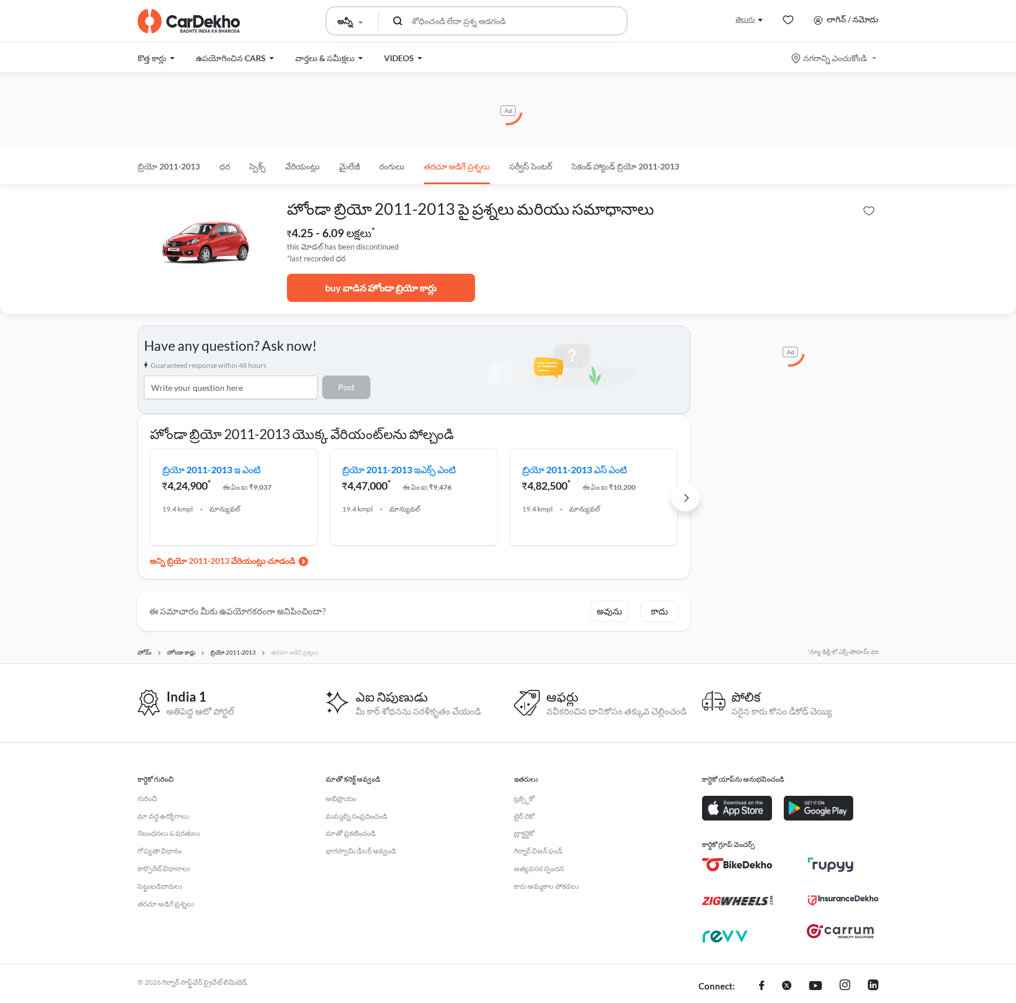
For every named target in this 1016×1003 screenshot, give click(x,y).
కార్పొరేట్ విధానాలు (164, 868)
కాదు (659, 611)
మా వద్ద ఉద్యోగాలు (163, 816)
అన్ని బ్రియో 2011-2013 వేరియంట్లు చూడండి (222, 561)
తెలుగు (745, 19)
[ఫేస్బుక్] (761, 986)
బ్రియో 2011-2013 (169, 166)
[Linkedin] (873, 986)
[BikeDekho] (737, 864)
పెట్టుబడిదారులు (160, 886)
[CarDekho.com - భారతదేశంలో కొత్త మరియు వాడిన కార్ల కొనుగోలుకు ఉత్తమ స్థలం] (189, 21)
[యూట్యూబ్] (815, 986)
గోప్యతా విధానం (160, 850)
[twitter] (786, 986)
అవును (609, 611)
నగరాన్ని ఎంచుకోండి (835, 58)
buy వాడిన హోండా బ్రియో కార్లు (381, 287)
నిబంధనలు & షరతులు (169, 833)
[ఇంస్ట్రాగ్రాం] (845, 986)
